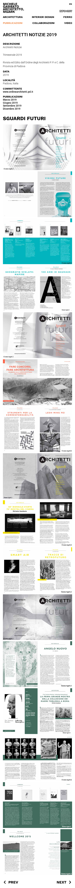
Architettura (13, 17)
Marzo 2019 (10, 99)
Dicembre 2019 (11, 108)
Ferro (67, 17)
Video (68, 23)
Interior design (43, 17)
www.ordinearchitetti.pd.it (18, 91)
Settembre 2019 (12, 105)
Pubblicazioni (12, 23)
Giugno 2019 (10, 102)
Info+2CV (66, 11)
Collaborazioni (43, 23)
